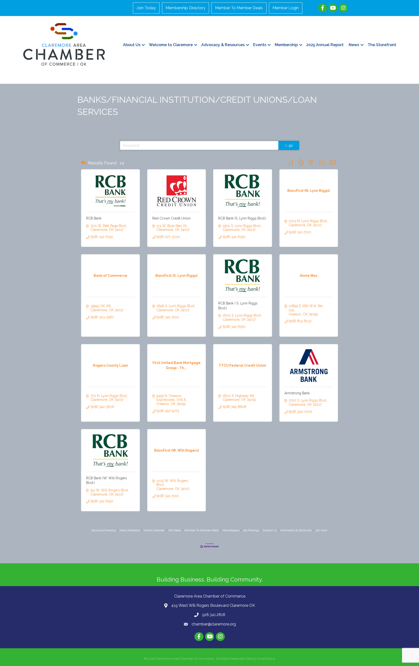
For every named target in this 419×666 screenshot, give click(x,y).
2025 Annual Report (325, 44)
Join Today (146, 8)
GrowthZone (266, 658)
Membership (286, 44)
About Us (131, 44)
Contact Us (270, 530)
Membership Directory (185, 8)
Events (259, 44)
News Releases (130, 530)
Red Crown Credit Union (171, 218)
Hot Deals (174, 530)
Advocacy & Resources (223, 44)
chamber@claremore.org (214, 624)
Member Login (286, 8)
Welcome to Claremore (171, 44)
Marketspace (230, 530)
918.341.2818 (213, 614)
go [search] (291, 145)
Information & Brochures (296, 530)
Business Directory (104, 530)
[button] (83, 163)
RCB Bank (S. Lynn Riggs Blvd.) (242, 218)
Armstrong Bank (297, 393)
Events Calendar (154, 530)
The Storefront (382, 44)
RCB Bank (93, 218)
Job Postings (251, 530)
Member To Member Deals (239, 8)
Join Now (321, 530)
